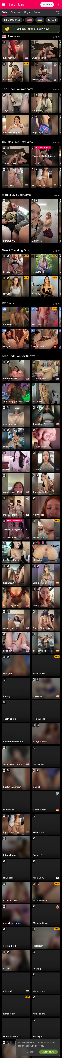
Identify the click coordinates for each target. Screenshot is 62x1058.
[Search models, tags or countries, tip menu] (57, 12)
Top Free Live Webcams (18, 89)
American (13, 36)
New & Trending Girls (16, 250)
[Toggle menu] (3, 4)
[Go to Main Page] (19, 4)
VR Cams (8, 303)
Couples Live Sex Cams (17, 142)
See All (56, 37)
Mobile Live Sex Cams (16, 194)
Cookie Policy (37, 1046)
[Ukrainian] (39, 20)
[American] (29, 20)
